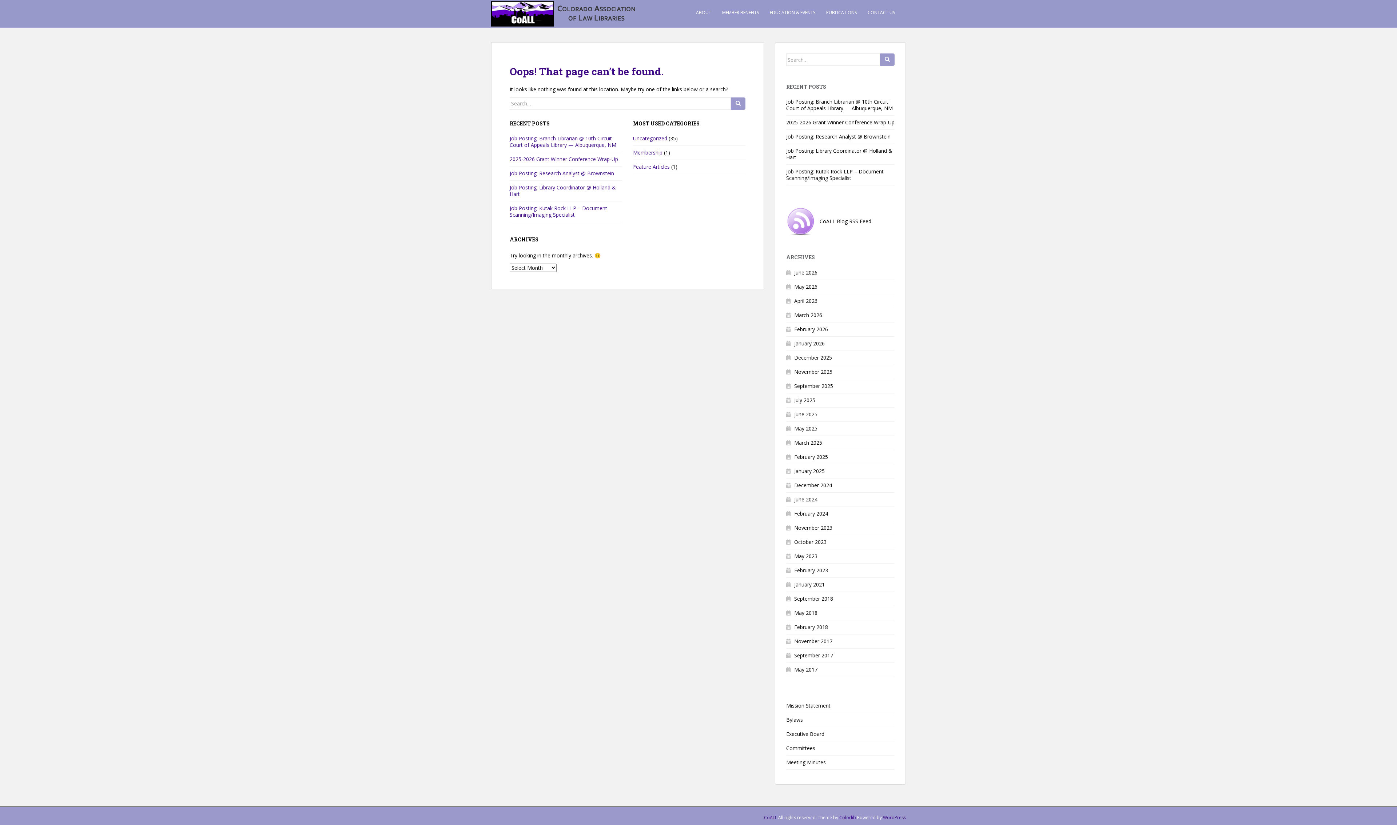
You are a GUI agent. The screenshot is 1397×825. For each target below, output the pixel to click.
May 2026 (805, 286)
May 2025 (805, 428)
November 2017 (813, 641)
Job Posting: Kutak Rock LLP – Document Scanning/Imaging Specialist (558, 211)
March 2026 (808, 315)
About (703, 12)
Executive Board (805, 733)
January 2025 (809, 471)
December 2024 (813, 485)
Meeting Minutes (806, 762)
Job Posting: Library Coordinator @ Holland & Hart (563, 190)
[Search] (738, 103)
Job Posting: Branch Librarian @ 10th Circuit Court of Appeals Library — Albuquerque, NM (563, 141)
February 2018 (811, 627)
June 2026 (805, 272)
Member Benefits (740, 12)
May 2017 (805, 669)
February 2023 (811, 570)
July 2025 (804, 400)
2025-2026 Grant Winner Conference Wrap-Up (564, 159)
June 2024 (805, 499)
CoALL (770, 817)
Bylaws (794, 719)
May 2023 (805, 556)
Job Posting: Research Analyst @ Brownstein (562, 173)
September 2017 (813, 655)
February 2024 (811, 513)
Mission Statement (808, 705)
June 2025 (805, 414)
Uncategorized (650, 138)
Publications (841, 12)
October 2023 (810, 541)
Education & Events (792, 12)
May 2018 (805, 612)
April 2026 (805, 300)
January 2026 (809, 343)
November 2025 (813, 371)
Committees (800, 748)
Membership (647, 152)
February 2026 (811, 329)
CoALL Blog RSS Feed (843, 221)
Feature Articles (651, 166)
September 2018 (813, 598)
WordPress (894, 817)
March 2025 (808, 442)
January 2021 (809, 584)
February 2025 (811, 456)
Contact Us (881, 12)
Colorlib (847, 817)
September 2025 (813, 386)
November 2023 (813, 527)
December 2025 (813, 357)
